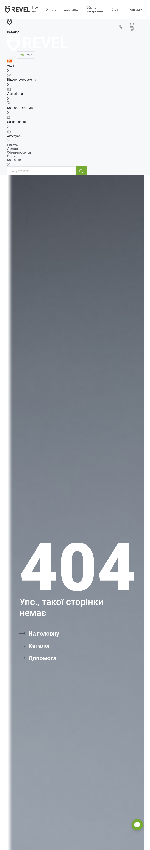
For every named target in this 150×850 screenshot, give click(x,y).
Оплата (51, 9)
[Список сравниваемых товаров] (132, 25)
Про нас (35, 9)
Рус (21, 55)
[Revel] (17, 9)
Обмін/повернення (95, 9)
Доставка (71, 9)
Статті (116, 9)
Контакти (135, 9)
